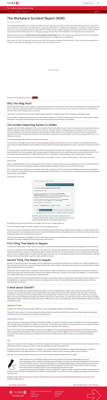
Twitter (71, 371)
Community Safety (59, 391)
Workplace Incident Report (15, 379)
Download (35, 97)
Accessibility (58, 394)
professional (33, 369)
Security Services (43, 32)
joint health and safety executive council (73, 377)
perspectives (41, 369)
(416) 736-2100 (35, 394)
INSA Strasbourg (41, 367)
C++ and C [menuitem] (11, 12)
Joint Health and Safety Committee (51, 143)
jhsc (59, 377)
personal (24, 369)
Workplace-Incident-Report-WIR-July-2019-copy (19, 97)
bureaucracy (26, 377)
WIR (92, 377)
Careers (57, 396)
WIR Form (66, 326)
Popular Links (88, 3)
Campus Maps (34, 396)
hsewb (56, 377)
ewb (31, 377)
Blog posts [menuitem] (25, 12)
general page (39, 326)
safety (16, 377)
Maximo (66, 30)
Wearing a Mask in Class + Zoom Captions (86, 385)
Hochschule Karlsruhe (56, 367)
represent (11, 128)
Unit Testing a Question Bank (16, 385)
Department (28, 361)
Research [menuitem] (18, 12)
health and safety (44, 377)
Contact (97, 12)
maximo (88, 377)
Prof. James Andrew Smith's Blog (20, 8)
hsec (51, 377)
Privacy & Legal (58, 393)
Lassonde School (49, 361)
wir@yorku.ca (69, 37)
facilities (35, 377)
